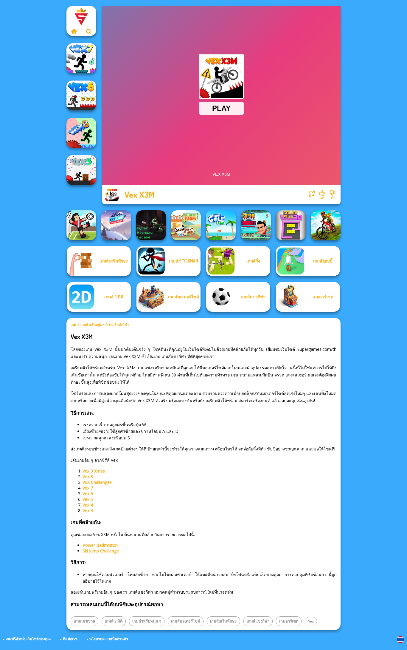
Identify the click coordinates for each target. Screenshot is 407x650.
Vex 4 (88, 505)
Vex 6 (88, 493)
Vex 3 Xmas (94, 471)
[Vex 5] (81, 170)
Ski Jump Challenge (101, 551)
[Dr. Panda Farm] (186, 225)
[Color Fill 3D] (291, 225)
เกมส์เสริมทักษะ (223, 621)
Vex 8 (88, 476)
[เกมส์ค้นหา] (88, 31)
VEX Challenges (97, 482)
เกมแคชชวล (84, 621)
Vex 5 (88, 499)
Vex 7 (88, 488)
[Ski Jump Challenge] (116, 225)
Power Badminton (100, 545)
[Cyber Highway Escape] (151, 225)
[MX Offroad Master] (326, 225)
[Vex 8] (81, 133)
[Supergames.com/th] (73, 31)
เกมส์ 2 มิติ (113, 621)
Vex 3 (88, 510)
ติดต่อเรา (70, 639)
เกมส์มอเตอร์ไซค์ (185, 621)
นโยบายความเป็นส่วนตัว (108, 639)
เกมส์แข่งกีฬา (119, 324)
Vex (311, 621)
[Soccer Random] (81, 225)
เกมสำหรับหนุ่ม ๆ (92, 324)
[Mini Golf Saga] (221, 225)
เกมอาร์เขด (288, 621)
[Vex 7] (81, 58)
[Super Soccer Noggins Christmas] (256, 225)
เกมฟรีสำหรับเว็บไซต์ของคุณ (28, 639)
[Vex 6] (81, 95)
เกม (73, 324)
